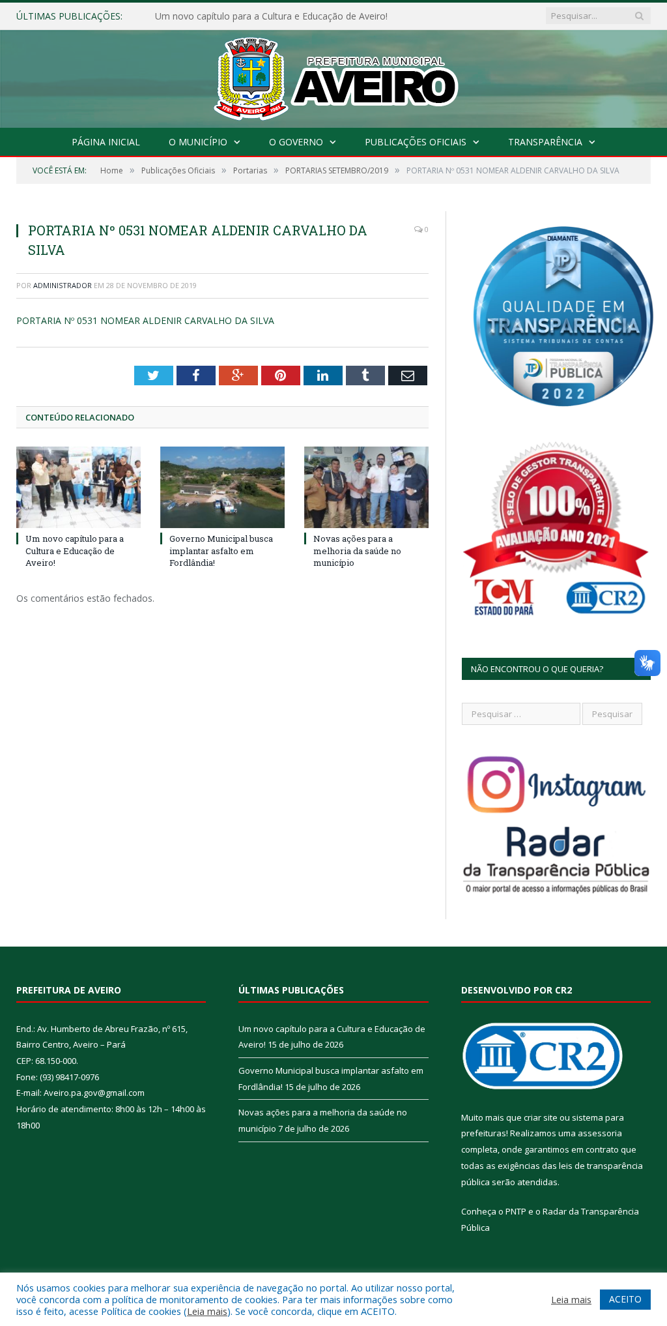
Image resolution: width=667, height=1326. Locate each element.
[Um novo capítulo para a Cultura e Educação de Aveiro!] (78, 487)
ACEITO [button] (625, 1299)
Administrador (62, 285)
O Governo (296, 142)
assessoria (600, 1133)
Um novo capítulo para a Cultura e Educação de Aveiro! (74, 550)
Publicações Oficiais (415, 142)
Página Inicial (106, 142)
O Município (198, 142)
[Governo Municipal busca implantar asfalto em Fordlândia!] (222, 487)
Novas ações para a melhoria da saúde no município (357, 550)
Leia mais (207, 1311)
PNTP (515, 1211)
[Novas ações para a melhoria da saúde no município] (366, 487)
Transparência (545, 142)
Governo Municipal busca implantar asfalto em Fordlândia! (278, 16)
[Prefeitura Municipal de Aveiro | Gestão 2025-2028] (334, 76)
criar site (541, 1117)
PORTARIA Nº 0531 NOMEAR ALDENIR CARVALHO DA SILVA (145, 320)
